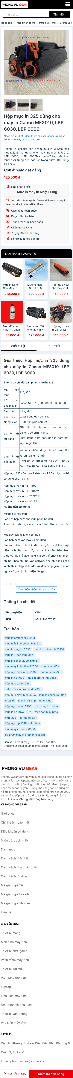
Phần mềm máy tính (15, 960)
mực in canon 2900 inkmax (21, 660)
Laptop (6, 987)
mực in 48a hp (27, 700)
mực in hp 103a (14, 677)
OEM (20, 135)
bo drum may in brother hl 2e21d (25, 734)
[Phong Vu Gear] (19, 768)
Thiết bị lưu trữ (11, 969)
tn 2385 (10, 700)
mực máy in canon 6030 (20, 729)
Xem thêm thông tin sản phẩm (36, 589)
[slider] (10, 105)
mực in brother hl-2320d (20, 637)
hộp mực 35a (25, 654)
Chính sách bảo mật (15, 822)
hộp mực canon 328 (17, 683)
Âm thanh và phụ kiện (16, 1005)
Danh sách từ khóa (14, 876)
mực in (9, 654)
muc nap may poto (46, 711)
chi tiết (54, 346)
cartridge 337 (27, 717)
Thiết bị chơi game (14, 951)
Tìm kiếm (59, 14)
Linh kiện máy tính (14, 996)
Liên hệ (6, 912)
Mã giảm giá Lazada (15, 894)
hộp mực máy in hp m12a (20, 694)
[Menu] (67, 4)
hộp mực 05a (51, 666)
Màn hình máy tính (14, 942)
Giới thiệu (18, 346)
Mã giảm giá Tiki (12, 885)
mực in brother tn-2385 (42, 677)
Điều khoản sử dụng (15, 831)
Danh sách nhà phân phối (19, 867)
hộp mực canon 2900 (18, 706)
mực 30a (10, 717)
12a (29, 711)
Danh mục (8, 849)
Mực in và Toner (47, 22)
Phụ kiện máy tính (13, 1023)
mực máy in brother (47, 706)
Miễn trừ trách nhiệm (15, 840)
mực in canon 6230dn (52, 694)
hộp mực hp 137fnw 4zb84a (22, 723)
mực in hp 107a (14, 711)
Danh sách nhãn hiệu (15, 858)
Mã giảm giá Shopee (15, 903)
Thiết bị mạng (10, 933)
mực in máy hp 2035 (18, 649)
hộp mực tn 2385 (51, 672)
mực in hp (45, 700)
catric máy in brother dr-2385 (23, 689)
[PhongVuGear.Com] (20, 4)
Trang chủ (6, 22)
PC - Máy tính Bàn (14, 978)
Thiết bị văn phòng (25, 22)
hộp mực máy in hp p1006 (21, 672)
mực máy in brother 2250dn (22, 666)
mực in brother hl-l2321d (49, 649)
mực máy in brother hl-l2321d (23, 643)
